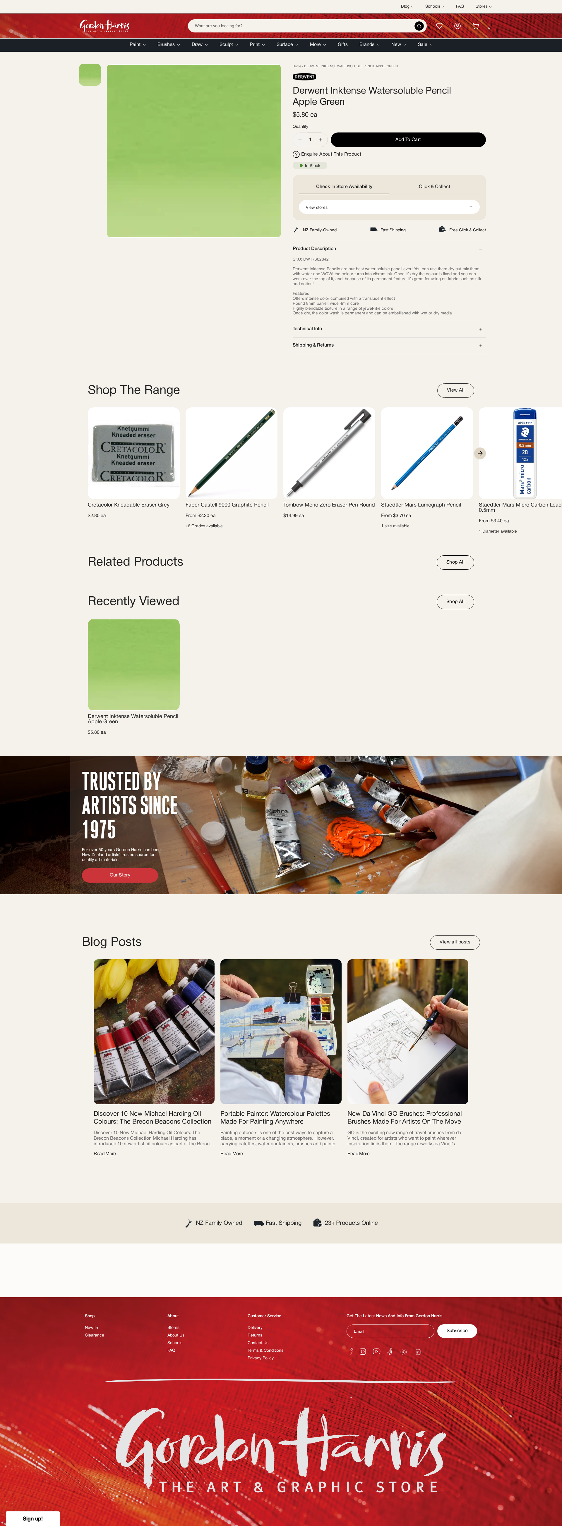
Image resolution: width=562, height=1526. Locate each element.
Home (297, 66)
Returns (255, 1335)
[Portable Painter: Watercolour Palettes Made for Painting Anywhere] (280, 1031)
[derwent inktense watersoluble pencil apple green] (134, 665)
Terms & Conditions (265, 1351)
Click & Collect (434, 187)
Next (480, 453)
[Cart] (475, 26)
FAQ (171, 1351)
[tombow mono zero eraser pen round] (329, 453)
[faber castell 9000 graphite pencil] (231, 453)
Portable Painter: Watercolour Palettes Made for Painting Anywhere (275, 1117)
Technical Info (307, 329)
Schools (174, 1343)
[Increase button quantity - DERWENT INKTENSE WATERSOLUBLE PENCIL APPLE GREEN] (321, 139)
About (173, 1316)
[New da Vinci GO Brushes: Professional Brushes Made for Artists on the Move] (407, 1031)
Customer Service (264, 1316)
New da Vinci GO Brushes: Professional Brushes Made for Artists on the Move (404, 1117)
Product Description (314, 249)
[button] (138, 45)
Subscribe (457, 1331)
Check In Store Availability (344, 187)
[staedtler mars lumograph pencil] (427, 453)
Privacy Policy (261, 1358)
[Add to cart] (170, 491)
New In (91, 1328)
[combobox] (307, 25)
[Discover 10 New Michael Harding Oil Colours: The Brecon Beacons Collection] (154, 1031)
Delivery (255, 1328)
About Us (175, 1335)
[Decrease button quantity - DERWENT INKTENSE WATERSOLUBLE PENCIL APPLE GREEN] (300, 139)
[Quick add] (268, 491)
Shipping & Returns (313, 345)
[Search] (419, 26)
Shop (90, 1316)
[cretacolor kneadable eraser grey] (134, 453)
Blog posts (112, 942)
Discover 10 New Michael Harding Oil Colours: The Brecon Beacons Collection (152, 1117)
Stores (173, 1328)
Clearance (94, 1335)
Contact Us (258, 1343)
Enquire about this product (331, 154)
